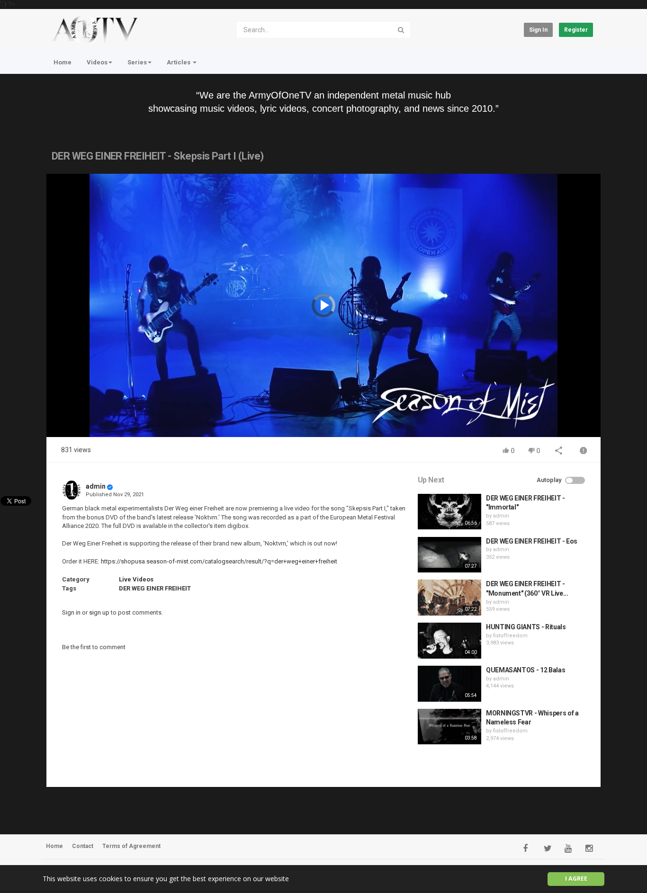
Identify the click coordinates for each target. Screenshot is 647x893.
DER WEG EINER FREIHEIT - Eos (531, 541)
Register (576, 30)
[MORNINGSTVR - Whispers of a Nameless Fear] (449, 727)
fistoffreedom (510, 636)
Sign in (538, 30)
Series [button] (137, 62)
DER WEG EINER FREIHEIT (155, 588)
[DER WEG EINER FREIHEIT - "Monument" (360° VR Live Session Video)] (449, 598)
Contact (82, 846)
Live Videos (136, 579)
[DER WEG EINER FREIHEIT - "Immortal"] (449, 512)
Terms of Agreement (131, 846)
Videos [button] (97, 62)
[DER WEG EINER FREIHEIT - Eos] (449, 555)
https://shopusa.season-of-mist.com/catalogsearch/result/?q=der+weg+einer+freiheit (219, 561)
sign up (99, 612)
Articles (179, 62)
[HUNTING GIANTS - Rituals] (449, 641)
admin (96, 486)
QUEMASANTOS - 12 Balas (525, 670)
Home (63, 62)
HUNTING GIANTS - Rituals (526, 627)
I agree (576, 879)
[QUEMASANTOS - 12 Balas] (449, 684)
